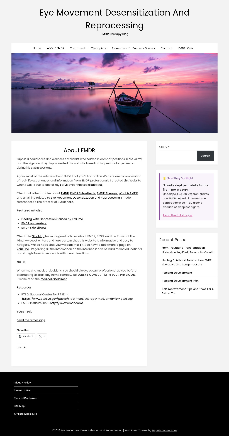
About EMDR (55, 48)
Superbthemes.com (164, 430)
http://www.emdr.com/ (66, 303)
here (70, 202)
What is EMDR (128, 193)
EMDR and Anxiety (34, 223)
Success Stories (144, 48)
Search (164, 146)
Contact (167, 48)
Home (37, 48)
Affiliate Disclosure (25, 414)
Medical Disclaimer (25, 398)
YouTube (23, 249)
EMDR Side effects (83, 193)
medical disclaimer (53, 279)
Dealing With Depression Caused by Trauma (52, 219)
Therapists (98, 48)
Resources (119, 48)
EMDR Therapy (107, 193)
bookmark (73, 245)
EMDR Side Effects (34, 228)
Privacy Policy (22, 382)
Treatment (78, 48)
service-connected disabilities (81, 185)
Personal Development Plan (180, 281)
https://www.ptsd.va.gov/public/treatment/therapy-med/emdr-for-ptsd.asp (77, 299)
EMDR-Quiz (186, 48)
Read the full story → (177, 215)
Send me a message (31, 320)
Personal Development (177, 273)
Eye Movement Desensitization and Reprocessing (85, 198)
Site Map (38, 236)
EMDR (65, 193)
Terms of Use (22, 390)
